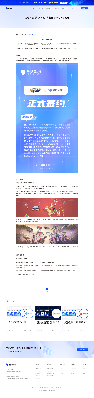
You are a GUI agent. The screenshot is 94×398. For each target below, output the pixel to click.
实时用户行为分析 (38, 368)
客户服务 (61, 368)
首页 (17, 34)
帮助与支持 (56, 8)
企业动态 (23, 34)
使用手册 (61, 371)
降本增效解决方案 (50, 373)
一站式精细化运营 (38, 371)
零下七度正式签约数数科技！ (19, 322)
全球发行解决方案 (50, 368)
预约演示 (82, 349)
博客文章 (72, 373)
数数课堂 (72, 371)
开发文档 (61, 373)
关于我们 (71, 8)
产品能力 (33, 8)
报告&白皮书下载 (74, 368)
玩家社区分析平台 (38, 378)
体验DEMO (84, 8)
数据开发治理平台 (38, 373)
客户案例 (48, 8)
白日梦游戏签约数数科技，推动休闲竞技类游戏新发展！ (48, 323)
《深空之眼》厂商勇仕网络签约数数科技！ (75, 323)
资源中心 (64, 8)
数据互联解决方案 (50, 375)
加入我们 (84, 373)
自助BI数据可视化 (38, 375)
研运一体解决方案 (50, 371)
